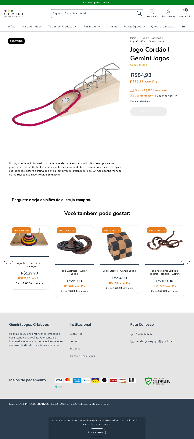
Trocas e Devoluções (82, 356)
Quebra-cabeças (162, 26)
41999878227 (144, 334)
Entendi (97, 432)
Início (12, 26)
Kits (183, 26)
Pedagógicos (133, 26)
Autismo (112, 26)
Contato (74, 341)
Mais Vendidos (32, 26)
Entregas (75, 348)
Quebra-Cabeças (150, 38)
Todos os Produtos (61, 26)
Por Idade (91, 26)
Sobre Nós (76, 334)
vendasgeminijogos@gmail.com (154, 341)
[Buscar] (139, 13)
